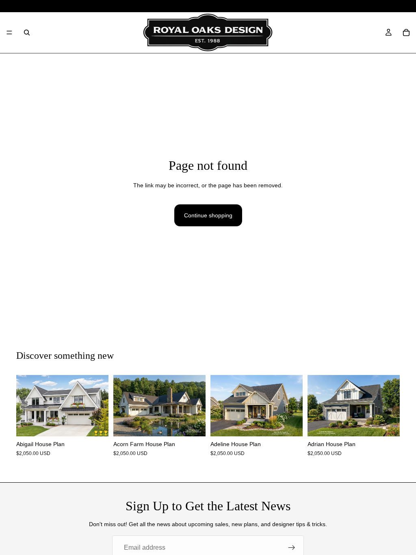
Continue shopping (208, 215)
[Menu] (9, 32)
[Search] (27, 32)
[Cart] (406, 32)
